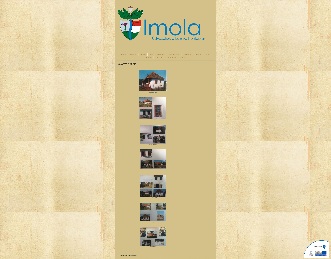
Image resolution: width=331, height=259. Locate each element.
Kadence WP (134, 255)
